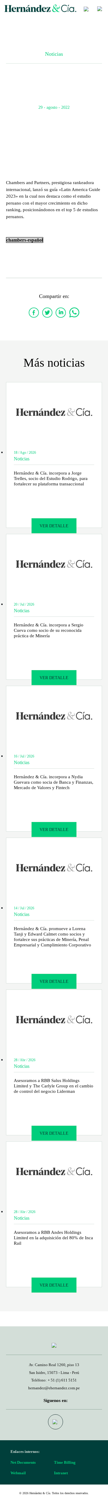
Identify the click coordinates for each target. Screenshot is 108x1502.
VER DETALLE (54, 526)
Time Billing (65, 1462)
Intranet (61, 1473)
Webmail (18, 1473)
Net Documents (23, 1462)
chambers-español (24, 240)
